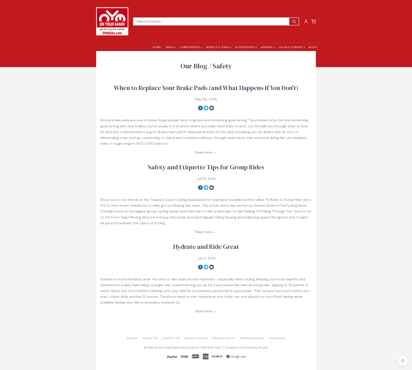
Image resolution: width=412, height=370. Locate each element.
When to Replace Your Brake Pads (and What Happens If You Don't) (206, 88)
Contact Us (171, 338)
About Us (150, 338)
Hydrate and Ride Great (206, 246)
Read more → (206, 152)
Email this (211, 108)
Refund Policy (224, 338)
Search (132, 338)
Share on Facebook (200, 108)
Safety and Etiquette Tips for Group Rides (206, 167)
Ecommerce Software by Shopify (247, 347)
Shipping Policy (252, 338)
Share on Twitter (206, 108)
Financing (277, 338)
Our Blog (193, 66)
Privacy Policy (196, 338)
